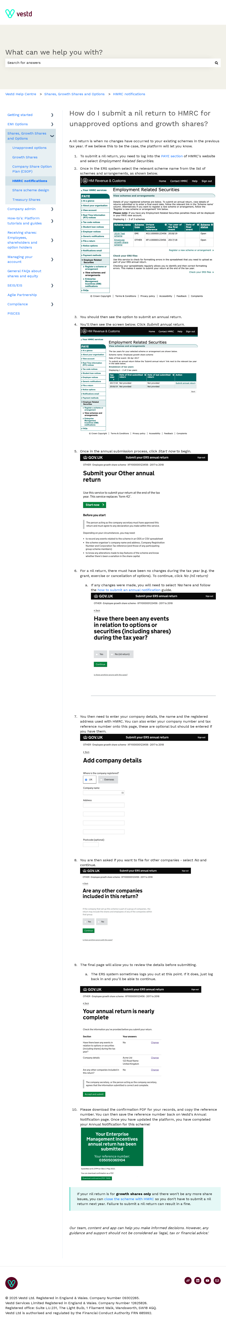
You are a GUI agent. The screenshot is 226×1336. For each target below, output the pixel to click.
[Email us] (217, 1280)
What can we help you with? (54, 52)
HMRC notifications (129, 94)
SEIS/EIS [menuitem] (15, 285)
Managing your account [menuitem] (20, 259)
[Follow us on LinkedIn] (197, 1280)
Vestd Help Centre (20, 94)
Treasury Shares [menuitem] (26, 199)
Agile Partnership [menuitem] (22, 295)
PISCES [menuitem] (14, 313)
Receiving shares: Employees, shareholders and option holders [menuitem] (22, 239)
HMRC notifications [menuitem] (29, 181)
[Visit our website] (188, 1280)
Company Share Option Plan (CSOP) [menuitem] (32, 168)
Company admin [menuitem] (22, 209)
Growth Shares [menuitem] (25, 157)
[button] (52, 115)
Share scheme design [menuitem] (30, 190)
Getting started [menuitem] (20, 115)
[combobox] (108, 63)
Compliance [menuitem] (18, 304)
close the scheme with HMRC (129, 1199)
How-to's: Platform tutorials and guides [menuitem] (25, 220)
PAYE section (172, 156)
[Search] (216, 63)
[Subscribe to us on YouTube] (207, 1280)
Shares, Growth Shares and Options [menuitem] (27, 135)
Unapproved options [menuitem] (29, 148)
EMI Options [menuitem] (18, 124)
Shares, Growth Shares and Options (74, 94)
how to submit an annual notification (129, 590)
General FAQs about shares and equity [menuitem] (24, 273)
